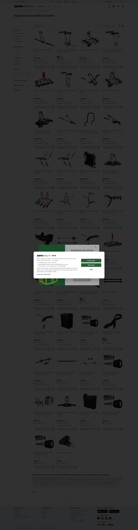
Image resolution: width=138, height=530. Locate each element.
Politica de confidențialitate (44, 274)
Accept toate (91, 260)
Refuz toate (91, 265)
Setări (91, 269)
